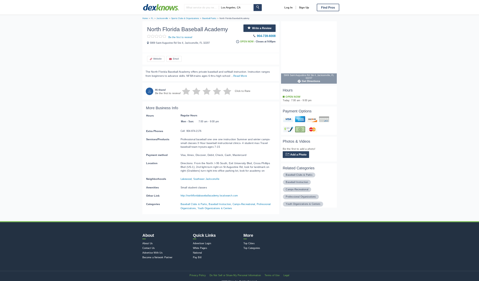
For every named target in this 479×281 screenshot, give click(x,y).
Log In (288, 7)
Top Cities (249, 243)
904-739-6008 (266, 36)
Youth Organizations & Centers (215, 208)
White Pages (200, 248)
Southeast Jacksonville (206, 179)
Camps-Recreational (244, 204)
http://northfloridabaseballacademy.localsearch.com (209, 195)
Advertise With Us (152, 252)
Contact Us (148, 248)
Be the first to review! (180, 37)
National (197, 252)
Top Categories (251, 248)
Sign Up (304, 7)
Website (157, 59)
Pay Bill (197, 257)
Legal (286, 275)
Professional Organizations (301, 196)
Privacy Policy (198, 275)
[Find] (258, 7)
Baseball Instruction (220, 204)
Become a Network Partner (157, 257)
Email (176, 59)
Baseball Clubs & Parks (194, 204)
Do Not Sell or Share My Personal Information (235, 275)
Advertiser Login (202, 243)
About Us (147, 243)
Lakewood (186, 179)
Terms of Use (272, 275)
